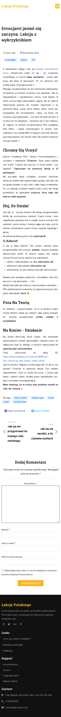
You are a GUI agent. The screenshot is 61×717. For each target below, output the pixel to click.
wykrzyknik (20, 402)
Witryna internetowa (12, 557)
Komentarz (30, 483)
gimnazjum (38, 398)
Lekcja (24, 60)
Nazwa (5, 529)
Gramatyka (10, 60)
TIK (33, 60)
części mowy (20, 398)
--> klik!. (31, 281)
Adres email (8, 543)
